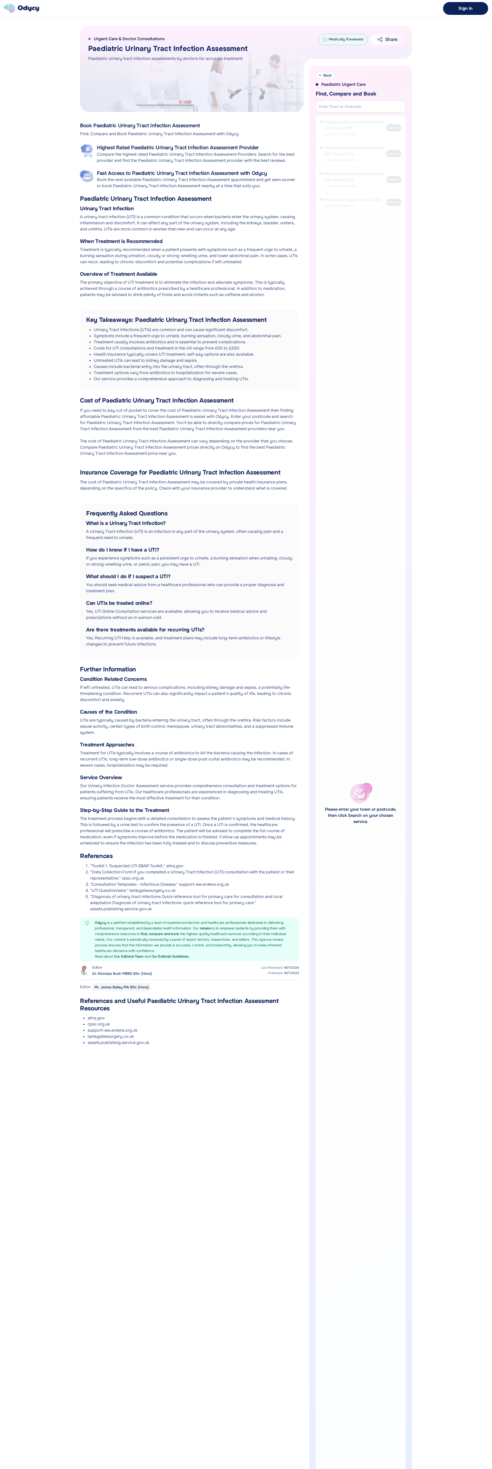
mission (206, 928)
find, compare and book (160, 934)
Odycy (100, 922)
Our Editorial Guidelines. (170, 956)
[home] (21, 8)
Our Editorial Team (129, 956)
